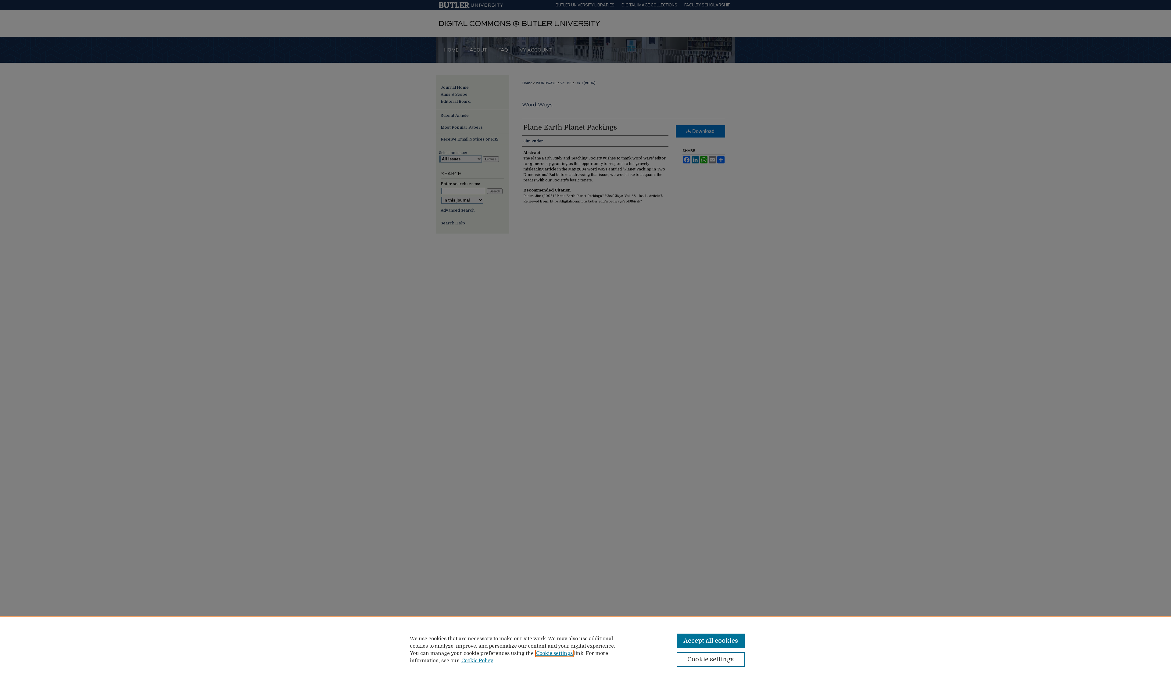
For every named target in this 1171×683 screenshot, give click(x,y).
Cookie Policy (477, 660)
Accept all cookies (710, 640)
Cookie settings (554, 653)
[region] (585, 649)
